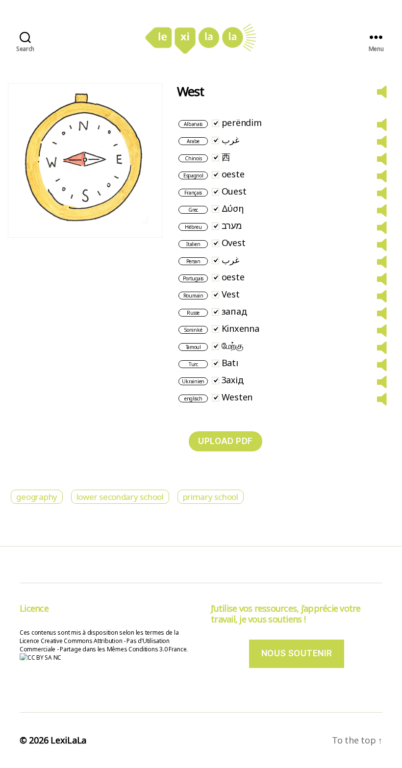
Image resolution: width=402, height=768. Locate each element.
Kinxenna (240, 328)
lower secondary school (120, 496)
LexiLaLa (68, 740)
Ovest (234, 242)
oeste (233, 174)
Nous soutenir (296, 653)
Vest (231, 294)
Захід (233, 380)
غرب (230, 140)
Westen (237, 397)
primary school (210, 496)
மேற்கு (233, 345)
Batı (230, 363)
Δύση (233, 208)
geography (36, 496)
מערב (232, 225)
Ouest (234, 191)
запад (234, 311)
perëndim (242, 122)
